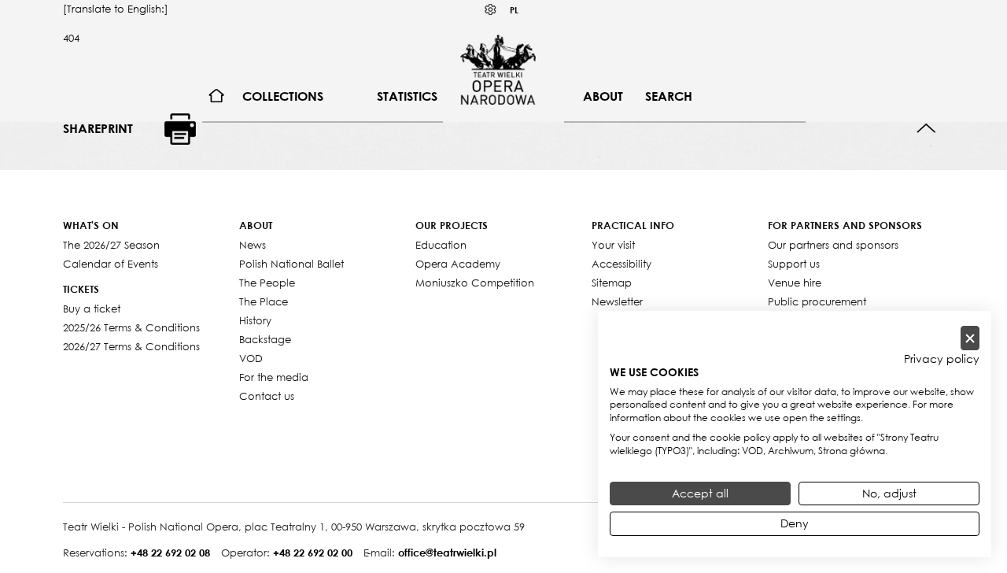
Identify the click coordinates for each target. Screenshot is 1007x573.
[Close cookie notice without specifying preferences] (970, 338)
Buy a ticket (91, 308)
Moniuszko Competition (474, 282)
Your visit (613, 244)
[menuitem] (216, 96)
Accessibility (621, 263)
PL (514, 10)
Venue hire (794, 282)
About (603, 96)
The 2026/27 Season (111, 244)
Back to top (926, 128)
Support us (794, 263)
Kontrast (491, 10)
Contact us (266, 396)
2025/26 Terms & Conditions (131, 327)
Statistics (407, 96)
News (252, 244)
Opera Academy (457, 263)
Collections (282, 96)
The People (267, 282)
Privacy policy (941, 359)
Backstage (265, 339)
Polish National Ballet (291, 263)
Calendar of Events (110, 263)
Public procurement (817, 301)
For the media (273, 377)
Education (441, 244)
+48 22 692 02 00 (312, 552)
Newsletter (617, 301)
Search (668, 96)
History (255, 320)
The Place (263, 301)
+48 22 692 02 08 (170, 552)
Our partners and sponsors (833, 244)
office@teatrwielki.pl (447, 552)
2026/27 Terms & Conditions (131, 346)
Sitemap (612, 282)
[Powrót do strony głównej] (498, 69)
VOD (251, 358)
